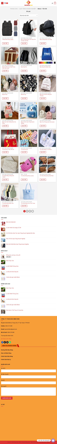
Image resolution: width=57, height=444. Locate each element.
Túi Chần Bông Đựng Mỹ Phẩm (47, 175)
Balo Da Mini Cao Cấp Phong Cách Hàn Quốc (8, 67)
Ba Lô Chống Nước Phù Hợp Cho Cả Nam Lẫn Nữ (28, 40)
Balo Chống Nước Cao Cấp (46, 39)
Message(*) (3, 386)
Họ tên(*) (3, 368)
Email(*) (3, 380)
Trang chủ (14, 8)
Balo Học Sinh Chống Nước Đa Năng (9, 122)
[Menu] (2, 3)
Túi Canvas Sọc (24, 149)
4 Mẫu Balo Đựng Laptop (7, 39)
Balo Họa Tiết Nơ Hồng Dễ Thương (45, 95)
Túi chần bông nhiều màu (7, 203)
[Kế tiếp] (32, 211)
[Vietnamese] (7, 3)
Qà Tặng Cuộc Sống (6, 338)
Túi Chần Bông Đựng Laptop (27, 175)
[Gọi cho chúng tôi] (10, 342)
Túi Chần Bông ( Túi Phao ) (46, 149)
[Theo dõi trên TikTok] (5, 342)
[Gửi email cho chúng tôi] (7, 342)
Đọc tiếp (5, 43)
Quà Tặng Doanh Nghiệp (27, 8)
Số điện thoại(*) (4, 374)
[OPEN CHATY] (53, 440)
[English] (5, 3)
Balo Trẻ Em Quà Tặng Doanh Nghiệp (27, 122)
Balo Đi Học (4, 94)
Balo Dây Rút (24, 66)
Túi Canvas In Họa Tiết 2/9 (8, 149)
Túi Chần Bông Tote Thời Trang (28, 203)
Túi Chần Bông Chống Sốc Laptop (8, 176)
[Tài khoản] (52, 3)
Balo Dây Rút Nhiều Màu (45, 66)
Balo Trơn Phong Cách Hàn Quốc (47, 121)
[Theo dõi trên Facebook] (2, 342)
